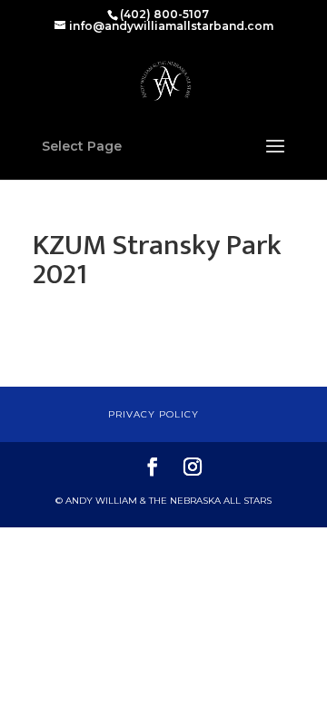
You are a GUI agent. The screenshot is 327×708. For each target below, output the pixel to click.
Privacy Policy (153, 414)
